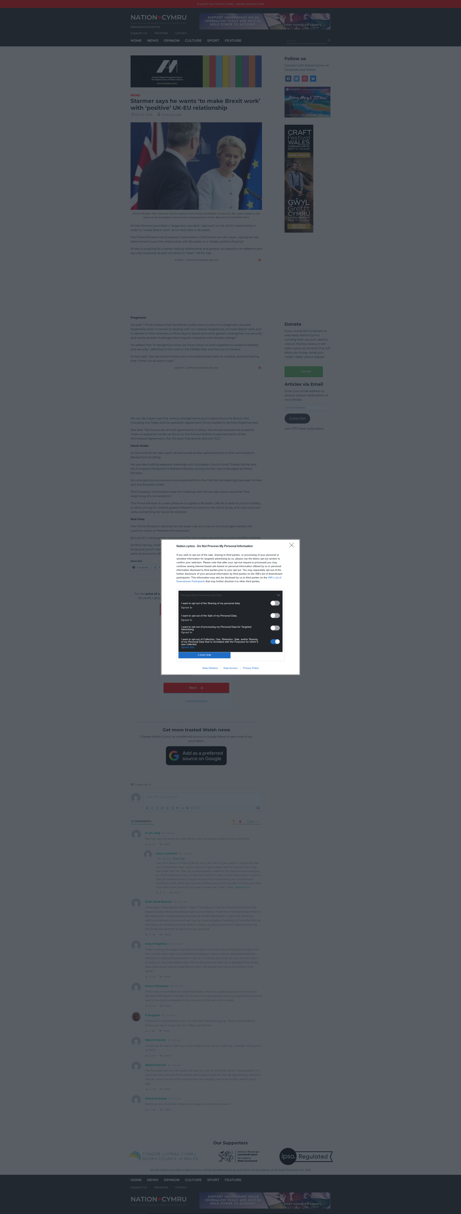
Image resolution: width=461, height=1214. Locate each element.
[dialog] (230, 607)
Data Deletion (210, 668)
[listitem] (230, 595)
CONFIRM (204, 655)
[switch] (275, 603)
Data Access (230, 668)
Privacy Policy (251, 668)
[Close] (292, 546)
